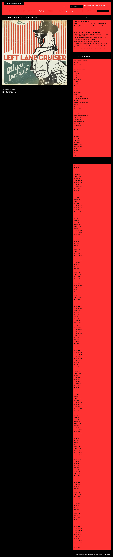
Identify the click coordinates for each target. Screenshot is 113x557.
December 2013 (78, 478)
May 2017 (76, 392)
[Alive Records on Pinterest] (14, 554)
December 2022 (78, 255)
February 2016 (77, 423)
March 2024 (77, 224)
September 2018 (78, 358)
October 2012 (77, 501)
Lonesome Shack (78, 119)
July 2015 (76, 438)
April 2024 (76, 222)
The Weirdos (77, 152)
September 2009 (78, 543)
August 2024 (77, 214)
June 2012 (76, 507)
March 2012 (77, 513)
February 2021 (77, 297)
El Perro (76, 90)
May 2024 (76, 220)
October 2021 (77, 283)
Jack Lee (76, 104)
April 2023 (76, 247)
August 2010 (77, 536)
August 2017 (77, 385)
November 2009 (78, 540)
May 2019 (76, 341)
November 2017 (78, 379)
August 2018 (77, 360)
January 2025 (77, 203)
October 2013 (77, 482)
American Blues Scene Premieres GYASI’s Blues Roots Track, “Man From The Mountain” (91, 29)
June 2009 (76, 545)
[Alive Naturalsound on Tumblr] (11, 554)
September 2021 (78, 285)
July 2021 (76, 289)
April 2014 (76, 469)
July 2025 (76, 190)
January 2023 (77, 253)
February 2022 (77, 274)
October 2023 (77, 234)
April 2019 (76, 343)
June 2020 (76, 314)
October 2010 (77, 532)
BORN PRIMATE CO (107, 554)
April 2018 (76, 369)
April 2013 (76, 490)
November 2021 (78, 281)
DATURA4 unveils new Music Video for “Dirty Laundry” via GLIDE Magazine (91, 37)
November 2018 (78, 354)
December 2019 (78, 327)
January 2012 (77, 515)
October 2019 (77, 331)
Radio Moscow (77, 132)
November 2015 (78, 429)
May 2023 (76, 245)
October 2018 (77, 356)
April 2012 (76, 511)
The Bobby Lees (78, 144)
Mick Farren (77, 123)
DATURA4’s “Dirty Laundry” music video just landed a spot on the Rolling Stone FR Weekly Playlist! (91, 35)
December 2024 (78, 205)
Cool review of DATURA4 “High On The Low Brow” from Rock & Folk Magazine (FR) (90, 49)
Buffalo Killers (77, 79)
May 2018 (76, 366)
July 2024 (76, 216)
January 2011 (77, 526)
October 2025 (77, 184)
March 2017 (77, 396)
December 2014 (78, 452)
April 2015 (76, 444)
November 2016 (78, 404)
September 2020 (78, 308)
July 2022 (76, 264)
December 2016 (78, 402)
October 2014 (77, 457)
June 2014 (76, 465)
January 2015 (77, 450)
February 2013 (77, 494)
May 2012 (76, 509)
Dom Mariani (77, 88)
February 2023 (77, 251)
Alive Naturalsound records (80, 60)
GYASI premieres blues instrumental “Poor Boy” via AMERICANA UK (90, 23)
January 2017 (77, 400)
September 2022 (78, 260)
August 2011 (77, 517)
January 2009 (77, 547)
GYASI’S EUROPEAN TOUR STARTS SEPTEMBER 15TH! (88, 32)
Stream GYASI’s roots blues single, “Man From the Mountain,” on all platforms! (89, 26)
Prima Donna (77, 129)
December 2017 (78, 377)
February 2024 (77, 226)
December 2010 (78, 528)
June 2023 (76, 243)
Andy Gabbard (77, 62)
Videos (50, 11)
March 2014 (77, 471)
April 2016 (76, 419)
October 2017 (77, 381)
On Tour (31, 11)
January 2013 (77, 496)
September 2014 (78, 459)
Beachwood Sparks (78, 64)
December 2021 (78, 278)
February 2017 (77, 398)
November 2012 (78, 499)
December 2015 (78, 427)
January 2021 (77, 299)
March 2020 (77, 320)
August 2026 (77, 165)
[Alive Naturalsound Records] (14, 3)
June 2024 (76, 218)
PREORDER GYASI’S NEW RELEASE (83, 21)
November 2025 (78, 182)
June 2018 (76, 364)
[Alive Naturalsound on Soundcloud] (20, 554)
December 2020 (78, 302)
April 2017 (76, 394)
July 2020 (76, 312)
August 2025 (77, 188)
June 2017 (76, 390)
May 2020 (76, 316)
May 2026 (76, 172)
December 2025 (78, 180)
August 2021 (77, 287)
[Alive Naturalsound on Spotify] (22, 554)
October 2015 (77, 431)
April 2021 (76, 293)
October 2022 (77, 258)
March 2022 (77, 272)
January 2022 (77, 276)
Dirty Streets (77, 83)
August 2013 (77, 484)
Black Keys (76, 71)
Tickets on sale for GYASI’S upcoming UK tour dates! (86, 41)
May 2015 (76, 442)
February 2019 (77, 348)
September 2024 (78, 211)
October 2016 (77, 406)
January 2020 (77, 325)
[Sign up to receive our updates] (3, 554)
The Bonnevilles (78, 146)
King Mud (76, 113)
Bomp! (75, 75)
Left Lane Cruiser (78, 117)
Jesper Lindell (77, 108)
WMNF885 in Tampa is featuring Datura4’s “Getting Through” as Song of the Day (91, 46)
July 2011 (76, 519)
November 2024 (78, 207)
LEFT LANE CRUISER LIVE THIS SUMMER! (84, 39)
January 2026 (77, 178)
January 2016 (77, 425)
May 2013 (76, 488)
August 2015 (77, 436)
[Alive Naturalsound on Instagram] (6, 554)
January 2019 (77, 350)
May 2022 (76, 268)
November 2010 (78, 530)
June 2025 (76, 193)
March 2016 (77, 421)
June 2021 (76, 291)
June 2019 (76, 339)
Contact (59, 11)
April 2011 (76, 524)
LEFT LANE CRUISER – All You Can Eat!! (21, 17)
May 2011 (76, 522)
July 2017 (76, 387)
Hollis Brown (77, 100)
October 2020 (77, 306)
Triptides (76, 155)
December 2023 (78, 230)
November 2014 (78, 455)
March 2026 (77, 174)
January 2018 (77, 375)
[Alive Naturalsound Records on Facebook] (9, 554)
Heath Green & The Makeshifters (81, 98)
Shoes (75, 134)
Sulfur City (76, 136)
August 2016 (77, 410)
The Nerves (77, 148)
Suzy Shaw (76, 138)
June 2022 (76, 266)
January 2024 (77, 228)
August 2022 (77, 262)
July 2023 (76, 241)
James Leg (76, 106)
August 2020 (77, 310)
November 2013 (78, 480)
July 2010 (76, 538)
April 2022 (76, 270)
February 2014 (77, 473)
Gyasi (75, 94)
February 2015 (77, 448)
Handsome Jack (78, 96)
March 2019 (77, 346)
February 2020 (77, 322)
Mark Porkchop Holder (79, 121)
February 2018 (77, 373)
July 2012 (76, 505)
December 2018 (78, 352)
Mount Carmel (77, 125)
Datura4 (76, 81)
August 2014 (77, 461)
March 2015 (77, 446)
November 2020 (78, 304)
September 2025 (78, 186)
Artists (41, 11)
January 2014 (77, 475)
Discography (87, 11)
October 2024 (77, 209)
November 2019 (78, 329)
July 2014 (76, 463)
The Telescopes (78, 150)
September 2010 (78, 534)
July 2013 (76, 486)
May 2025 (76, 195)
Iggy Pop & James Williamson (81, 102)
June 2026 (76, 170)
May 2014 (76, 467)
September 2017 (78, 383)
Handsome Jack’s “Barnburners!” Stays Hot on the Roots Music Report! (90, 43)
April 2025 (76, 197)
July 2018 (76, 362)
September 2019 (78, 333)
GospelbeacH (77, 92)
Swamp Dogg (77, 140)
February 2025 (77, 201)
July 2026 (76, 167)
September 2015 (78, 434)
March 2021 (77, 295)
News (10, 11)
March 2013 (77, 492)
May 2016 (76, 417)
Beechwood (77, 67)
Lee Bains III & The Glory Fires (81, 115)
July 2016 (76, 413)
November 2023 (78, 232)
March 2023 (77, 249)
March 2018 (77, 371)
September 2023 (78, 237)
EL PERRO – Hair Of (7, 91)
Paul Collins (77, 127)
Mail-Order (20, 11)
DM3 (75, 85)
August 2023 (77, 239)
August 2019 (77, 335)
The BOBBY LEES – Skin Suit (9, 92)
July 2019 (76, 337)
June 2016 (76, 415)
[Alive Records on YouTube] (17, 554)
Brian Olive (76, 77)
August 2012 (77, 503)
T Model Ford (77, 142)
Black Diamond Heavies (79, 69)
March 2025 (77, 199)
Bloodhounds (77, 73)
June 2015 (76, 440)
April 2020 (76, 318)
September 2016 (78, 408)
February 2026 (77, 176)
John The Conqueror (79, 111)
